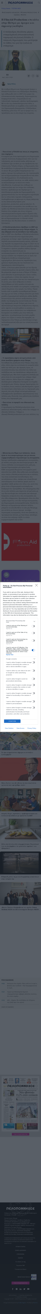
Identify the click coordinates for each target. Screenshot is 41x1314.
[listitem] (20, 621)
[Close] (37, 586)
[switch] (33, 626)
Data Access (20, 728)
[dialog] (20, 657)
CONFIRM (12, 721)
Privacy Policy (31, 728)
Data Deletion (9, 728)
